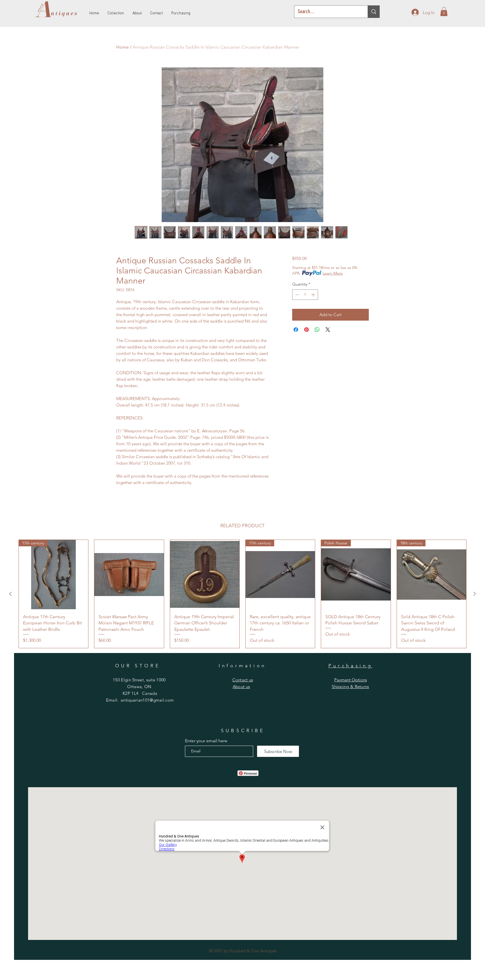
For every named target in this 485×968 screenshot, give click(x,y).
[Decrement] (296, 295)
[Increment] (313, 295)
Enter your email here (206, 741)
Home (122, 47)
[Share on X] (327, 329)
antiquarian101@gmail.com (147, 700)
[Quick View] (129, 574)
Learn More (332, 273)
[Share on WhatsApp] (317, 329)
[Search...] (373, 12)
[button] (444, 11)
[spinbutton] (305, 295)
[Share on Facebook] (295, 329)
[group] (242, 594)
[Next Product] (474, 593)
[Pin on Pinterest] (306, 329)
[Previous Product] (10, 593)
